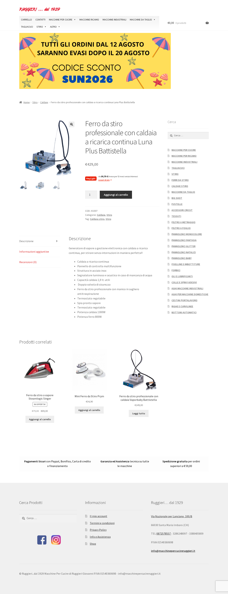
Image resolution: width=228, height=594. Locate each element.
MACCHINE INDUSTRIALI (114, 19)
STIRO (40, 26)
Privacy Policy (98, 530)
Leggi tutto (138, 413)
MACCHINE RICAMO (89, 19)
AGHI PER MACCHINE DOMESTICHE (190, 294)
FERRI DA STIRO (180, 180)
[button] (71, 124)
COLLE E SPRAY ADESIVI (184, 282)
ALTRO (53, 26)
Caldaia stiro (97, 219)
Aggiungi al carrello (116, 194)
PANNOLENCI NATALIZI (184, 252)
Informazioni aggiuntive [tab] (34, 251)
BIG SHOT (177, 198)
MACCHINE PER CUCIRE (60, 19)
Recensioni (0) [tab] (28, 262)
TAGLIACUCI (27, 26)
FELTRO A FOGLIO (181, 228)
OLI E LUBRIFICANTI (182, 276)
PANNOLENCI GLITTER (183, 246)
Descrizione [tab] (26, 241)
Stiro (35, 102)
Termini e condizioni (102, 523)
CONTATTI (40, 19)
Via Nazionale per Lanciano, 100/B (171, 516)
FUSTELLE (177, 204)
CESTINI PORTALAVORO (184, 300)
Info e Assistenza (100, 536)
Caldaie (44, 102)
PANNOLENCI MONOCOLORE (187, 234)
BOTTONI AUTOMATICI (184, 312)
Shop (93, 543)
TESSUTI (176, 216)
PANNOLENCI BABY (181, 258)
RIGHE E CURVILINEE (182, 306)
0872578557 (163, 533)
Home (27, 102)
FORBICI (176, 270)
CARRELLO (26, 19)
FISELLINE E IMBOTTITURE (186, 264)
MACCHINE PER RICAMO (184, 155)
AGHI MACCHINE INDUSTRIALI (187, 288)
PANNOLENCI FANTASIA (184, 240)
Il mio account (98, 516)
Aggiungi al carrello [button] (40, 419)
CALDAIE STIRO (180, 186)
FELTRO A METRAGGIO (183, 222)
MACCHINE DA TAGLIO (141, 19)
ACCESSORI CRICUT (182, 210)
